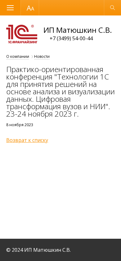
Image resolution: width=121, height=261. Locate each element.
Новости (42, 56)
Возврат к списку (27, 140)
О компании (17, 56)
